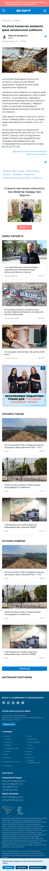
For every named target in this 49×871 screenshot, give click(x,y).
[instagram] (8, 704)
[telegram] (18, 704)
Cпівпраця (8, 766)
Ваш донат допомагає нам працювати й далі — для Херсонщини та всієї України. (24, 3)
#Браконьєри (32, 171)
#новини (37, 178)
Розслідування (34, 742)
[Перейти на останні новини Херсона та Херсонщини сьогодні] (24, 11)
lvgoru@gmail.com (10, 787)
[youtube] (13, 704)
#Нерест (7, 174)
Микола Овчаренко (18, 36)
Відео (6, 754)
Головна (6, 20)
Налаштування (36, 867)
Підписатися (9, 724)
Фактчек (9, 742)
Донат (23, 227)
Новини (16, 20)
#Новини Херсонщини (13, 171)
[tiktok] (22, 704)
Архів (29, 754)
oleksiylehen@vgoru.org (12, 800)
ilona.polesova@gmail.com (13, 781)
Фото (31, 745)
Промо (31, 748)
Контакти (30, 757)
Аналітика (32, 739)
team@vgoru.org (9, 790)
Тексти (29, 736)
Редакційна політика (12, 762)
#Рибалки (18, 174)
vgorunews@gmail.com (12, 784)
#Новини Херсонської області (17, 178)
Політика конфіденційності (34, 762)
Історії (8, 739)
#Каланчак (30, 174)
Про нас (7, 757)
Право (8, 745)
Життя (8, 751)
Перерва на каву (12, 748)
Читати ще (24, 669)
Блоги (29, 751)
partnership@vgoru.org (12, 797)
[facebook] (3, 704)
